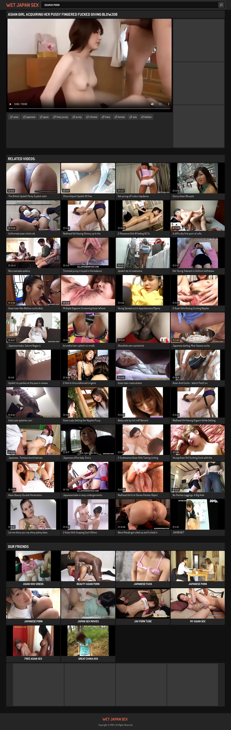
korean (121, 117)
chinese (93, 117)
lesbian (148, 117)
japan (46, 117)
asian (16, 117)
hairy (107, 117)
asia (135, 117)
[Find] (221, 5)
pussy (79, 117)
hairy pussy (62, 117)
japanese (30, 117)
